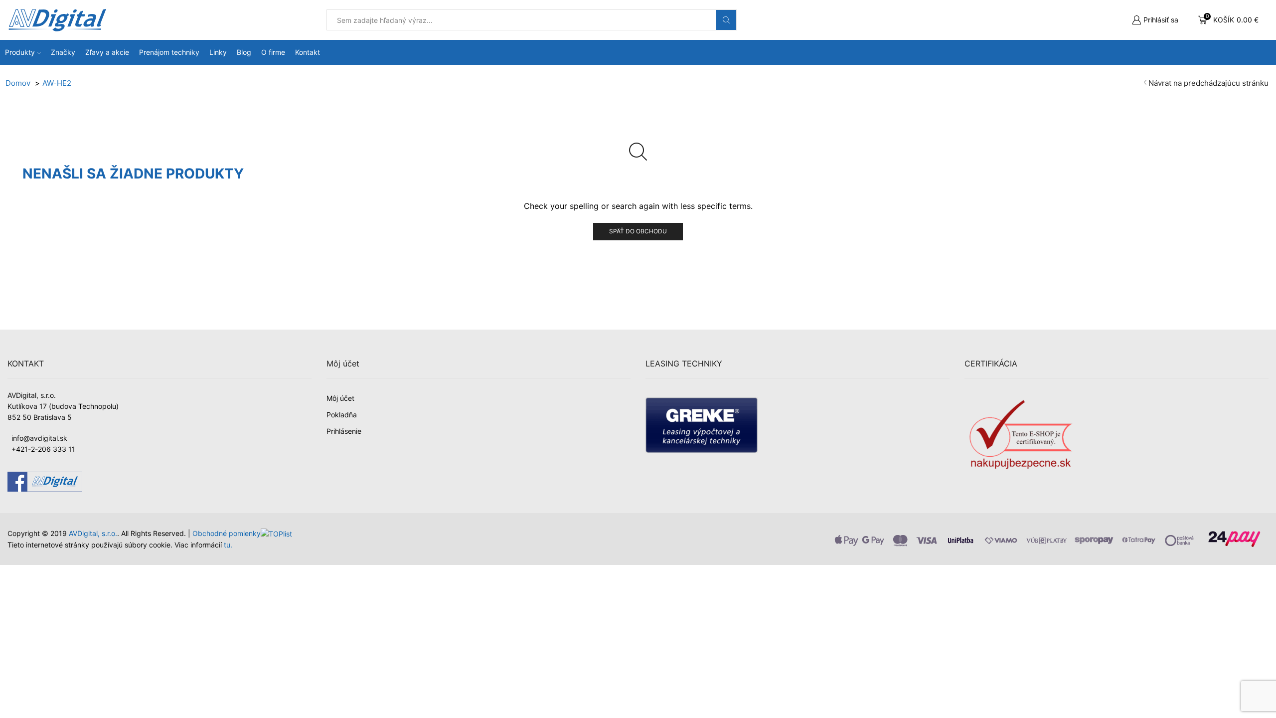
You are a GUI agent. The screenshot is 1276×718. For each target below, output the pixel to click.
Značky (63, 52)
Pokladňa (341, 414)
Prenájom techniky (169, 52)
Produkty (20, 52)
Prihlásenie (343, 431)
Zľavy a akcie (107, 52)
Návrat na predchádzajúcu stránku (1208, 83)
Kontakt (307, 52)
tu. (228, 544)
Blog (244, 52)
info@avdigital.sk (39, 438)
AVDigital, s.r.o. (93, 533)
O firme (273, 52)
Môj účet (340, 398)
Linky (218, 52)
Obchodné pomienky (226, 533)
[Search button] (726, 20)
